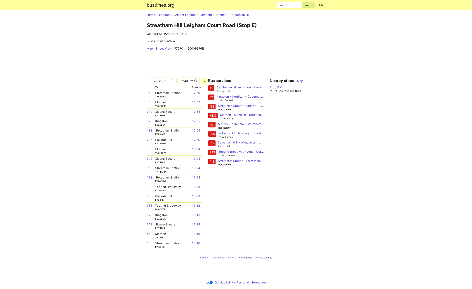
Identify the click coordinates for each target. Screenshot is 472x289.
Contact (204, 257)
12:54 (196, 111)
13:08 (196, 177)
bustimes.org (160, 5)
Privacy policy (245, 257)
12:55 (196, 121)
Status (231, 257)
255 (149, 140)
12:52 (196, 102)
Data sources (218, 257)
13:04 (196, 149)
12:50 (196, 93)
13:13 (196, 215)
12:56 (196, 140)
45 (148, 102)
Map (322, 5)
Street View (163, 48)
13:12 (196, 205)
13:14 (196, 224)
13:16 (196, 234)
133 (149, 130)
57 (148, 121)
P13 (149, 93)
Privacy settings (263, 257)
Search (281, 4)
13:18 (196, 243)
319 (149, 111)
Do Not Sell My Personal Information (240, 282)
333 (149, 187)
